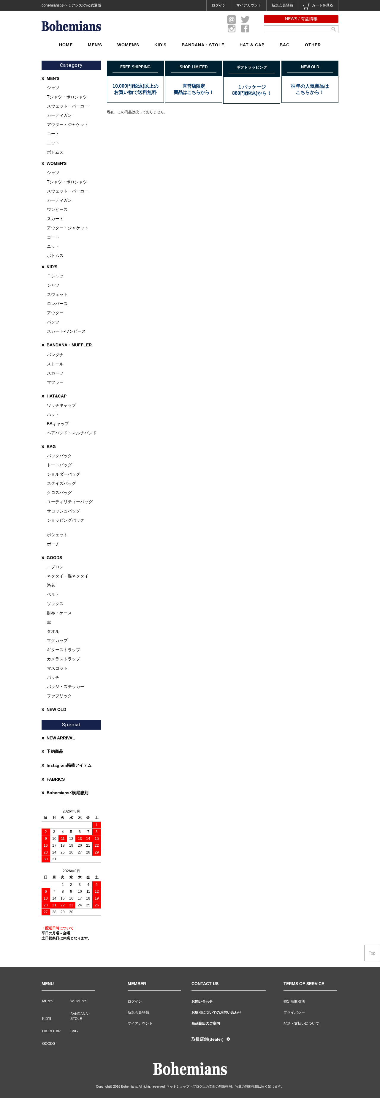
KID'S (160, 44)
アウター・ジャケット (67, 124)
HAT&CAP (56, 396)
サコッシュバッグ (63, 511)
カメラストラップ (63, 659)
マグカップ (57, 640)
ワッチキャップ (61, 405)
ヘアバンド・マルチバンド (72, 432)
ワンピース (57, 209)
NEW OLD (56, 709)
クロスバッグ (59, 492)
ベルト (53, 594)
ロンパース (57, 303)
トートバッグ (59, 465)
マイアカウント (248, 5)
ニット (53, 143)
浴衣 (51, 585)
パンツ (53, 322)
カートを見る (322, 5)
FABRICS (56, 779)
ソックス (55, 603)
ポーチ (53, 544)
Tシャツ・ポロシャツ (67, 96)
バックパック (59, 455)
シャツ (53, 87)
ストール (55, 364)
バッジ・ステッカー (65, 686)
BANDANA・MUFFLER (69, 345)
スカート (55, 218)
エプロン (55, 566)
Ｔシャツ (55, 276)
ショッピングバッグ (65, 520)
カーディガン (59, 115)
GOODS (54, 557)
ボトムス (55, 152)
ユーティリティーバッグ (70, 501)
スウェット (57, 294)
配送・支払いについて (301, 1023)
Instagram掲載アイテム (69, 765)
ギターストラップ (63, 649)
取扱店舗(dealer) (207, 1039)
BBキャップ (58, 423)
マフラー (55, 382)
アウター (55, 312)
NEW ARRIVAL (61, 738)
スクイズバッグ (61, 483)
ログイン (219, 5)
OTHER (313, 44)
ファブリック (59, 695)
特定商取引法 (294, 1001)
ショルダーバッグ (63, 474)
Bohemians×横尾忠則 (67, 792)
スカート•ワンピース (66, 331)
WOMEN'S (128, 44)
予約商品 (55, 751)
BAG (285, 44)
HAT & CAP (252, 44)
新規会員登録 (282, 5)
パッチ (53, 677)
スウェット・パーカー (67, 106)
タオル (53, 631)
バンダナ (55, 354)
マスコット (57, 668)
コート (53, 133)
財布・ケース (59, 612)
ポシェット (57, 534)
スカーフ (55, 373)
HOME (66, 44)
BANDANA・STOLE (203, 44)
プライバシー (294, 1012)
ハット (53, 414)
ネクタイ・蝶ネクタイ (67, 576)
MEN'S (95, 44)
